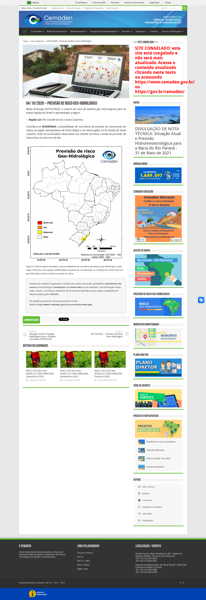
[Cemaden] (48, 19)
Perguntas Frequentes (93, 8)
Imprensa (140, 31)
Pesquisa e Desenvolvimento (103, 31)
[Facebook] (166, 8)
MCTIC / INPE (83, 561)
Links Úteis (146, 514)
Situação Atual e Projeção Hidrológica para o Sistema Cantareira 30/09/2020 (42, 335)
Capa (25, 41)
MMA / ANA (82, 569)
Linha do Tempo (73, 8)
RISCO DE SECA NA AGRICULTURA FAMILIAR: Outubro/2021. (108, 373)
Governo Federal (85, 553)
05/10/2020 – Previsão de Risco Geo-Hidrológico (107, 334)
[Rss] (163, 8)
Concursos (146, 500)
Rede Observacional (56, 31)
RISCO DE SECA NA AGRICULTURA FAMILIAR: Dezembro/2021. (40, 373)
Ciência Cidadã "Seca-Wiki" (158, 458)
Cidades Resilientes (154, 467)
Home (25, 31)
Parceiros (126, 31)
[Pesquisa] (184, 8)
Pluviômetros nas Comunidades (160, 442)
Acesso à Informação (171, 31)
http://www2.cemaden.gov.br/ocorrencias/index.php (64, 304)
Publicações (146, 520)
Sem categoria (37, 41)
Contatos (154, 31)
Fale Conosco (113, 8)
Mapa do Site (57, 8)
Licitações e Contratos (151, 507)
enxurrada (75, 287)
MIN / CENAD (83, 565)
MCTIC (80, 557)
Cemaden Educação (154, 450)
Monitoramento (78, 31)
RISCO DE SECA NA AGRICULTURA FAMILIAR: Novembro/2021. (74, 373)
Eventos (144, 493)
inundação (60, 287)
